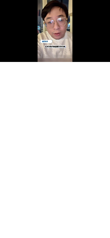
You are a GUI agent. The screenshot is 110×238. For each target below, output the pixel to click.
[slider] (55, 50)
